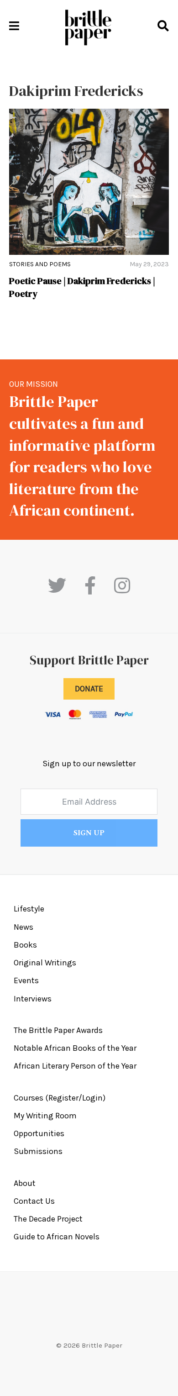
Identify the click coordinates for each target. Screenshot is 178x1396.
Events (26, 980)
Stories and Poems (40, 264)
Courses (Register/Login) (59, 1098)
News (23, 927)
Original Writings (45, 963)
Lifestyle (29, 909)
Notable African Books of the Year (75, 1048)
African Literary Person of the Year (75, 1066)
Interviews (33, 999)
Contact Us (34, 1201)
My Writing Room (45, 1116)
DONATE (89, 689)
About (25, 1183)
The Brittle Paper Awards (58, 1030)
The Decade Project (48, 1219)
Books (25, 945)
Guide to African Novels (56, 1237)
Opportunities (39, 1133)
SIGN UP (89, 832)
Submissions (38, 1151)
